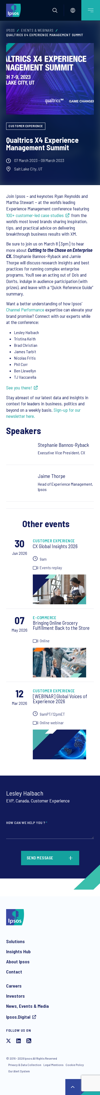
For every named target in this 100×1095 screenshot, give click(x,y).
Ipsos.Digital (18, 1017)
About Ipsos (18, 961)
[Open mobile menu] (90, 10)
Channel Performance (25, 310)
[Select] (73, 10)
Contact (14, 972)
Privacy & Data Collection (24, 1065)
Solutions (15, 941)
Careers (14, 986)
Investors (15, 996)
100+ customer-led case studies (35, 215)
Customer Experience (26, 126)
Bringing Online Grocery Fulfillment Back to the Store (61, 625)
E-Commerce (44, 617)
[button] (55, 10)
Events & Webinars (37, 30)
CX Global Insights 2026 (55, 546)
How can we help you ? (26, 822)
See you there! (19, 387)
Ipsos (10, 30)
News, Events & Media (27, 1006)
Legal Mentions (53, 1065)
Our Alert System (19, 1071)
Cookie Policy (75, 1065)
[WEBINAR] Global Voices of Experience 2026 (60, 698)
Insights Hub (18, 951)
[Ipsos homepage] (14, 10)
